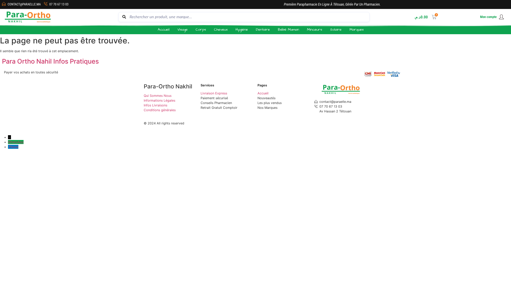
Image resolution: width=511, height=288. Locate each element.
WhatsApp (16, 142)
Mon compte (488, 17)
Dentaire (263, 29)
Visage (182, 29)
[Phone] (8, 147)
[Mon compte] (501, 17)
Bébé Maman (288, 29)
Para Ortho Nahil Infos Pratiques (50, 61)
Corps (201, 29)
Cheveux (221, 29)
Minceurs (314, 29)
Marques (357, 29)
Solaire (336, 29)
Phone (13, 147)
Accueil (163, 29)
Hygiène (242, 29)
